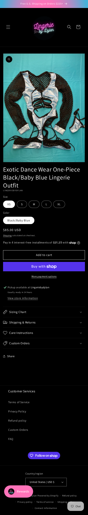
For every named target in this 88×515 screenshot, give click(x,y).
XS (9, 204)
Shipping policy (66, 501)
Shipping (7, 235)
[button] (8, 26)
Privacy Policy (17, 411)
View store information (23, 298)
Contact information (46, 508)
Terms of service (45, 501)
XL (59, 204)
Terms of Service (19, 402)
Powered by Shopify (48, 495)
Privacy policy (25, 501)
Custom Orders (18, 430)
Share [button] (11, 356)
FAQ (10, 439)
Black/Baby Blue (18, 220)
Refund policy (17, 420)
